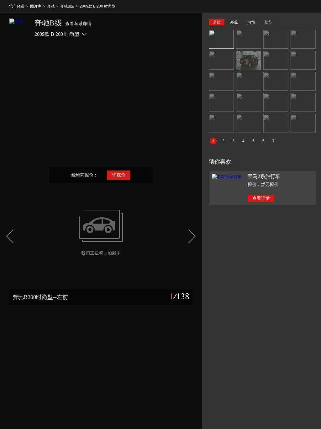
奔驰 (51, 6)
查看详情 (261, 198)
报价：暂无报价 (263, 184)
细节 (268, 22)
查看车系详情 (78, 23)
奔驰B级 (67, 6)
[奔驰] (18, 28)
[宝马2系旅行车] (226, 177)
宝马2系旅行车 (264, 176)
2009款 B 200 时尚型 (97, 6)
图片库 (35, 6)
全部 (216, 22)
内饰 (251, 22)
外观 (234, 22)
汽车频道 (16, 6)
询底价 (118, 175)
